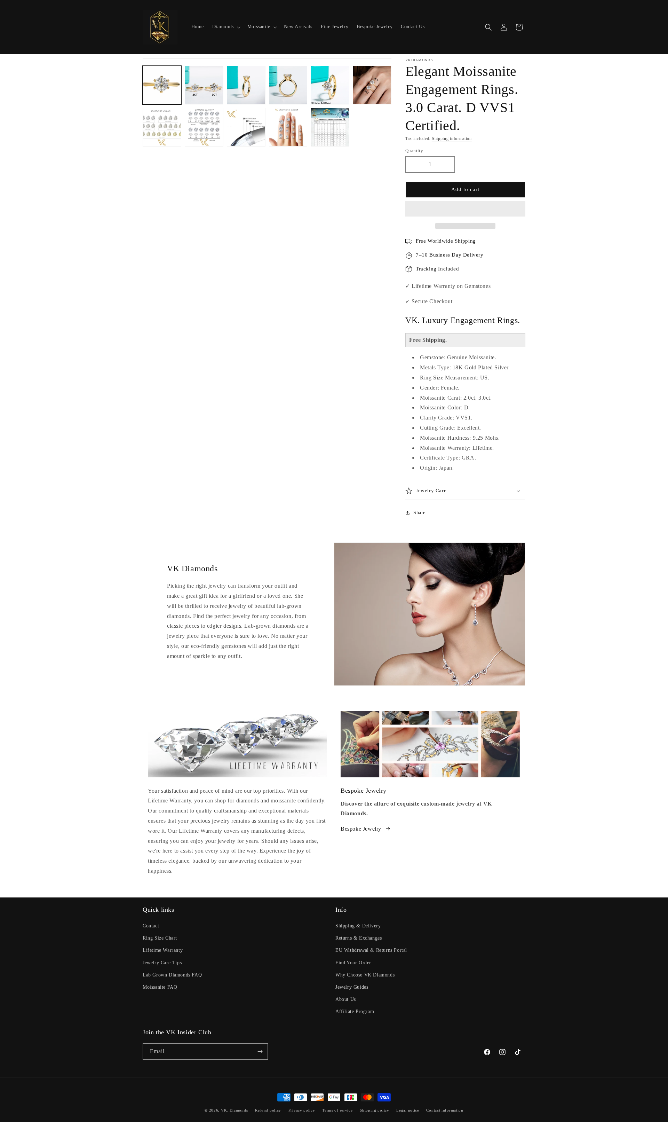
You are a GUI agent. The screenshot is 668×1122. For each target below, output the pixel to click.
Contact (151, 925)
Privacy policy (301, 1110)
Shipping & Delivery (358, 925)
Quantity (414, 150)
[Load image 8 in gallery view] (204, 127)
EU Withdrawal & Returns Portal (371, 950)
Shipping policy (374, 1110)
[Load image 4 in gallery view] (288, 85)
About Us (345, 999)
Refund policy (268, 1110)
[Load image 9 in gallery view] (246, 127)
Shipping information (452, 138)
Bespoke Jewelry (361, 829)
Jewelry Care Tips (162, 962)
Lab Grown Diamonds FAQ (172, 975)
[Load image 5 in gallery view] (330, 85)
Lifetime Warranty (163, 950)
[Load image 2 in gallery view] (204, 85)
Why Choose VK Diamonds (365, 975)
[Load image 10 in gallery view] (288, 127)
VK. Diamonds (234, 1110)
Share (419, 512)
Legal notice (407, 1110)
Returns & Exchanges (358, 938)
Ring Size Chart (160, 938)
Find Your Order (353, 962)
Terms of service (337, 1110)
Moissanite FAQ (160, 987)
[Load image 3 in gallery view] (246, 85)
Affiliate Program (354, 1011)
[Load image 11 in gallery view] (330, 127)
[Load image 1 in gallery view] (162, 85)
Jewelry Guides (351, 987)
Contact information (444, 1110)
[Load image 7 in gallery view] (162, 127)
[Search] (488, 27)
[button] (465, 209)
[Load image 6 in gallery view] (372, 85)
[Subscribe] (260, 1051)
